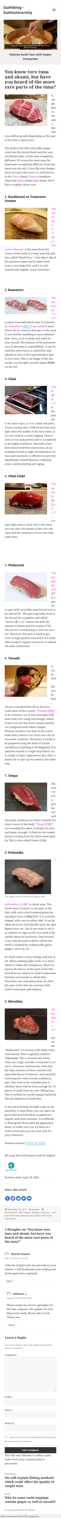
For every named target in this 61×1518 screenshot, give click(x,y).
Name (9, 1397)
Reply (10, 1281)
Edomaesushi (11, 1212)
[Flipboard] (23, 1198)
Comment (11, 1355)
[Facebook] (7, 1198)
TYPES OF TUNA (35, 1143)
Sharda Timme (20, 1254)
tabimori (35, 1209)
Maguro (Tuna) (27, 1215)
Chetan (20, 1516)
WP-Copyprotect (32, 1516)
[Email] (29, 1198)
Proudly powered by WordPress (20, 1510)
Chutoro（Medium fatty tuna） (37, 1212)
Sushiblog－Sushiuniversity (17, 10)
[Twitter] (13, 1198)
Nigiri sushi (40, 1215)
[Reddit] (18, 1198)
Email (9, 1410)
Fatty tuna (14, 1215)
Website (9, 1423)
